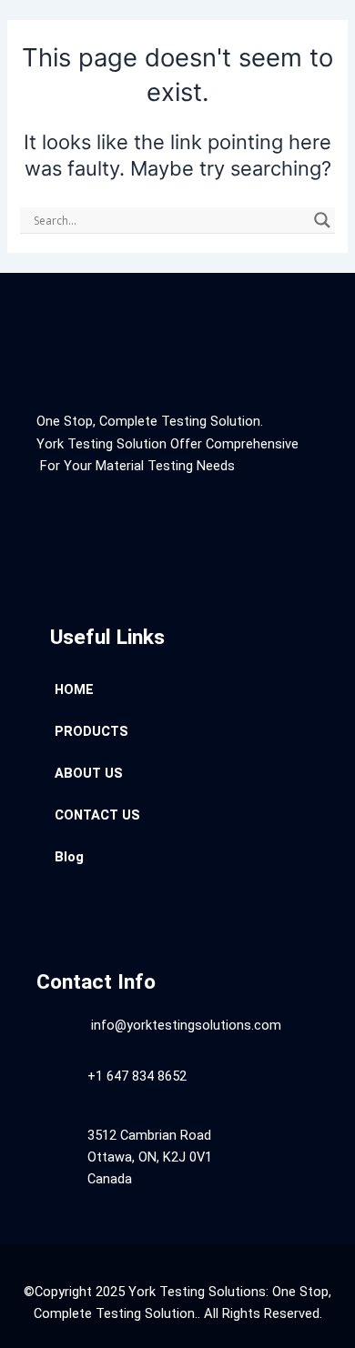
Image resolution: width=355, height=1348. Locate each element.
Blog (69, 857)
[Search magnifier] (322, 220)
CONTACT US (97, 815)
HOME (74, 689)
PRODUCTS (91, 731)
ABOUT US (89, 773)
